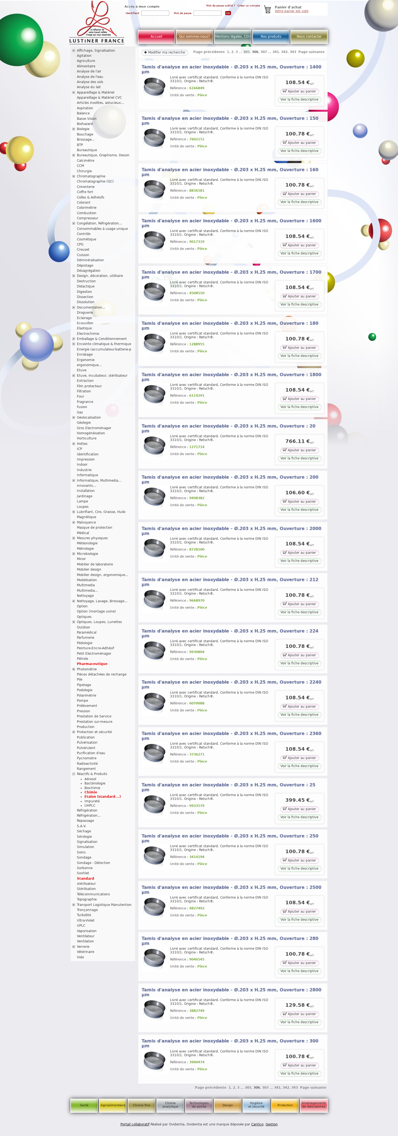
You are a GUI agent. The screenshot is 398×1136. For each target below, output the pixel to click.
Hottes (82, 444)
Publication (86, 737)
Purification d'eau (91, 753)
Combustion (86, 213)
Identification (88, 454)
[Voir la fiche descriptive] (155, 99)
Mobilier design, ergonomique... (102, 575)
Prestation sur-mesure (94, 722)
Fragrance (85, 402)
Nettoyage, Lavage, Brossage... (102, 601)
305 (246, 52)
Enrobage (85, 354)
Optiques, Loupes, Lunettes (99, 622)
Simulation (85, 847)
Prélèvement (87, 706)
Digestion (84, 292)
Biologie (83, 129)
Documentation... (91, 307)
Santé (84, 1105)
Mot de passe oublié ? (220, 5)
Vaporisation (87, 931)
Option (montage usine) (96, 611)
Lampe (82, 501)
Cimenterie (85, 187)
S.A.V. (81, 826)
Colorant (83, 202)
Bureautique (87, 150)
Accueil (156, 36)
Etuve (81, 370)
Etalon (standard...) (102, 797)
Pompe (82, 701)
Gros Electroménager (94, 428)
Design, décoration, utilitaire (100, 276)
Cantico (257, 1124)
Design (228, 1105)
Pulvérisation (87, 742)
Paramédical (86, 632)
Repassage (85, 821)
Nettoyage (85, 596)
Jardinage (84, 496)
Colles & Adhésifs (90, 197)
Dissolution (85, 302)
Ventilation (85, 941)
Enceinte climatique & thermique (104, 344)
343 (293, 52)
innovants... (86, 486)
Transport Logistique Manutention (104, 905)
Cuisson (83, 255)
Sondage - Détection (93, 863)
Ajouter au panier (301, 91)
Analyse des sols (90, 82)
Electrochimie (88, 334)
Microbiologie (87, 554)
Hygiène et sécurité (256, 1104)
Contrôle (83, 234)
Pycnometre (86, 758)
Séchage (84, 831)
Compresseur (87, 218)
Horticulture (86, 438)
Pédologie (84, 643)
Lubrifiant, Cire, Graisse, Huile (101, 512)
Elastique (84, 328)
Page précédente (209, 52)
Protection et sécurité (94, 732)
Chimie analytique (170, 1104)
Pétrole (82, 659)
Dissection (85, 297)
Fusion (82, 407)
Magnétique (86, 517)
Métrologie (85, 549)
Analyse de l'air (89, 71)
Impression (86, 459)
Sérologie (84, 837)
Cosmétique (86, 239)
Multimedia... (87, 590)
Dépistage (85, 265)
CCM (80, 166)
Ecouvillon (85, 323)
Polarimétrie (86, 695)
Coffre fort (85, 192)
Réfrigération (87, 810)
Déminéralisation (90, 260)
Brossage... (86, 139)
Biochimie (92, 788)
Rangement (86, 769)
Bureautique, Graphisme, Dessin (103, 155)
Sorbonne (85, 868)
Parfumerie (85, 638)
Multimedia (86, 585)
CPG (80, 244)
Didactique (85, 286)
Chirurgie (84, 171)
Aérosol (90, 779)
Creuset (83, 249)
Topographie (87, 899)
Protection (285, 1105)
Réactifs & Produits (92, 774)
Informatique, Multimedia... (99, 480)
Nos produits (271, 36)
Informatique (87, 475)
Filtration (84, 391)
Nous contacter (309, 36)
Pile (79, 679)
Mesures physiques (92, 538)
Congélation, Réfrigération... (99, 223)
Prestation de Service (94, 716)
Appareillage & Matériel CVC (99, 98)
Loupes (83, 507)
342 (284, 52)
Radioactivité (87, 764)
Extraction (85, 381)
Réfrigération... (89, 815)
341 (275, 52)
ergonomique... (89, 365)
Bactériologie (94, 783)
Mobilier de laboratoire (95, 564)
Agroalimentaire (113, 1105)
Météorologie (87, 543)
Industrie (84, 470)
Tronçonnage (87, 910)
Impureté (92, 801)
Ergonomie (85, 360)
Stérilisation (86, 889)
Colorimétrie (86, 208)
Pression (83, 711)
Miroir (81, 559)
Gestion (272, 1124)
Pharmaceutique (92, 664)
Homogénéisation (91, 433)
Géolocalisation (89, 417)
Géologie (84, 423)
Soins (81, 852)
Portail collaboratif (134, 1124)
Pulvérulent (86, 748)
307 (263, 52)
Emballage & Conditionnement (102, 339)
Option (82, 606)
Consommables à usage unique (102, 229)
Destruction (86, 281)
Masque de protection (94, 527)
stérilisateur (86, 884)
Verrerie (83, 947)
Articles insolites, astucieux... (100, 103)
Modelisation (87, 580)
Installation (86, 491)
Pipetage (84, 685)
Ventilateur (85, 936)
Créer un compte (248, 5)
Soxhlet (83, 873)
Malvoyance (86, 522)
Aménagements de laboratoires (314, 1104)
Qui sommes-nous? (194, 36)
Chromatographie (91, 176)
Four (80, 396)
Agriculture (86, 61)
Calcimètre (85, 161)
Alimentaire (86, 66)
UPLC (81, 926)
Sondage (84, 857)
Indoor (82, 464)
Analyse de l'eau (90, 77)
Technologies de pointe (199, 1104)
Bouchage (85, 134)
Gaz (80, 412)
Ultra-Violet (85, 920)
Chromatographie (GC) (95, 181)
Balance (83, 113)
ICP (79, 449)
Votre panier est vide (291, 11)
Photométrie (87, 669)
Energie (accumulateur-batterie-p (104, 349)
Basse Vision (87, 119)
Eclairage (84, 318)
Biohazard (85, 124)
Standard (85, 878)
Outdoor (83, 627)
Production (85, 727)
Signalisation (87, 842)
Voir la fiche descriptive (299, 99)
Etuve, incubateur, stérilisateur (102, 375)
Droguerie (85, 312)
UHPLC (89, 805)
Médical (83, 533)
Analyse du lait (89, 87)
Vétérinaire (85, 952)
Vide (80, 957)
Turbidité (84, 915)
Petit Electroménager (94, 653)
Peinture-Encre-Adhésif (95, 648)
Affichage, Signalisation (96, 50)
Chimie (90, 792)
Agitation (84, 56)
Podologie (84, 690)
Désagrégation (88, 271)
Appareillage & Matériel (95, 92)
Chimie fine (141, 1105)
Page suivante (311, 52)
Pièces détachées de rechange (101, 674)
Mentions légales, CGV (233, 36)
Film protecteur (89, 386)
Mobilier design (89, 569)
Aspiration (85, 108)
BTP (80, 145)
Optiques (84, 617)
